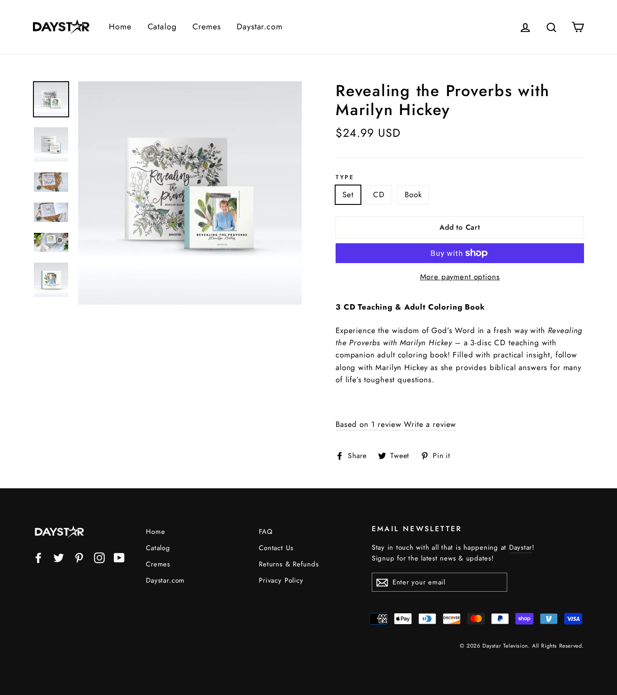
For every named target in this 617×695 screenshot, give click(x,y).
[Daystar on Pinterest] (79, 557)
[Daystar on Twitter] (58, 557)
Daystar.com (259, 26)
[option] (190, 193)
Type (345, 177)
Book (413, 194)
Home (120, 26)
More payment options (460, 276)
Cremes (206, 26)
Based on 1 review (368, 424)
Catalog (162, 26)
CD (379, 194)
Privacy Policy (281, 580)
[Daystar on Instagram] (99, 557)
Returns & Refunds (288, 564)
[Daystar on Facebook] (38, 557)
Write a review (430, 424)
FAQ (266, 532)
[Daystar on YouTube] (119, 557)
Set (348, 194)
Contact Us (276, 548)
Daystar (520, 547)
